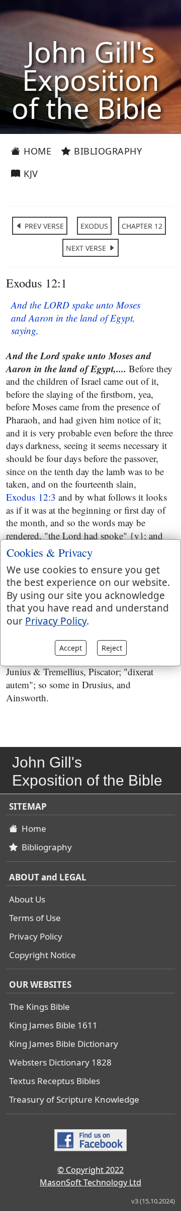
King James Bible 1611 (53, 1025)
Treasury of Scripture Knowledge (74, 1099)
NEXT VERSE (87, 248)
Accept (70, 648)
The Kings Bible (39, 1006)
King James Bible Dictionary (63, 1043)
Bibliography (106, 151)
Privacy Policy (35, 936)
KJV (29, 174)
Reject (112, 648)
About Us (27, 899)
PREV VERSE (43, 226)
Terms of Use (35, 918)
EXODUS (94, 226)
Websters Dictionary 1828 (60, 1062)
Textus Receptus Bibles (54, 1081)
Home (36, 151)
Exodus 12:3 (31, 497)
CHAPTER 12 (142, 226)
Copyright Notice (42, 955)
